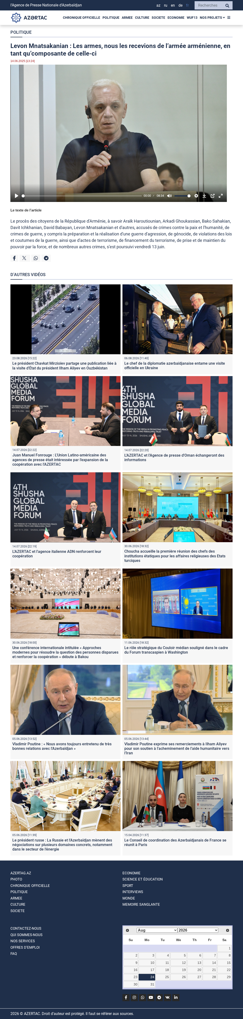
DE (180, 5)
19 (184, 970)
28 (214, 977)
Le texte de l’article (26, 210)
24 (152, 977)
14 (214, 963)
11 (167, 963)
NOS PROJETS (211, 17)
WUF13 (192, 17)
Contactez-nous (25, 928)
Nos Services (22, 941)
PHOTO (16, 879)
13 (199, 963)
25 (167, 977)
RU (165, 5)
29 (229, 977)
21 (214, 970)
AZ (158, 5)
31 (152, 984)
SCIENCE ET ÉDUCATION (142, 879)
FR (187, 5)
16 (135, 970)
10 (152, 963)
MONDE (128, 898)
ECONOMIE (176, 17)
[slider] (82, 196)
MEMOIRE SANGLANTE (141, 904)
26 (184, 977)
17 (152, 970)
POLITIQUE (111, 17)
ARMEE (127, 17)
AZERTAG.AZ (20, 873)
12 (184, 963)
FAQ (13, 954)
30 (135, 984)
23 (135, 977)
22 (229, 970)
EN (173, 5)
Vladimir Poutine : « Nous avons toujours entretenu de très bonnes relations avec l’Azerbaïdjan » (62, 746)
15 (229, 963)
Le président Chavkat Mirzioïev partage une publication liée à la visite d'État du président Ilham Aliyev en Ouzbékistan (64, 365)
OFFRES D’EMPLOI (25, 947)
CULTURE (142, 17)
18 (167, 970)
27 (199, 977)
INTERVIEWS (132, 892)
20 (199, 970)
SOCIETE (158, 17)
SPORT (127, 886)
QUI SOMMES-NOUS (26, 935)
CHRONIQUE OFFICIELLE (81, 17)
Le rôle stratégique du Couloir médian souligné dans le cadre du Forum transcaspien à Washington (176, 650)
